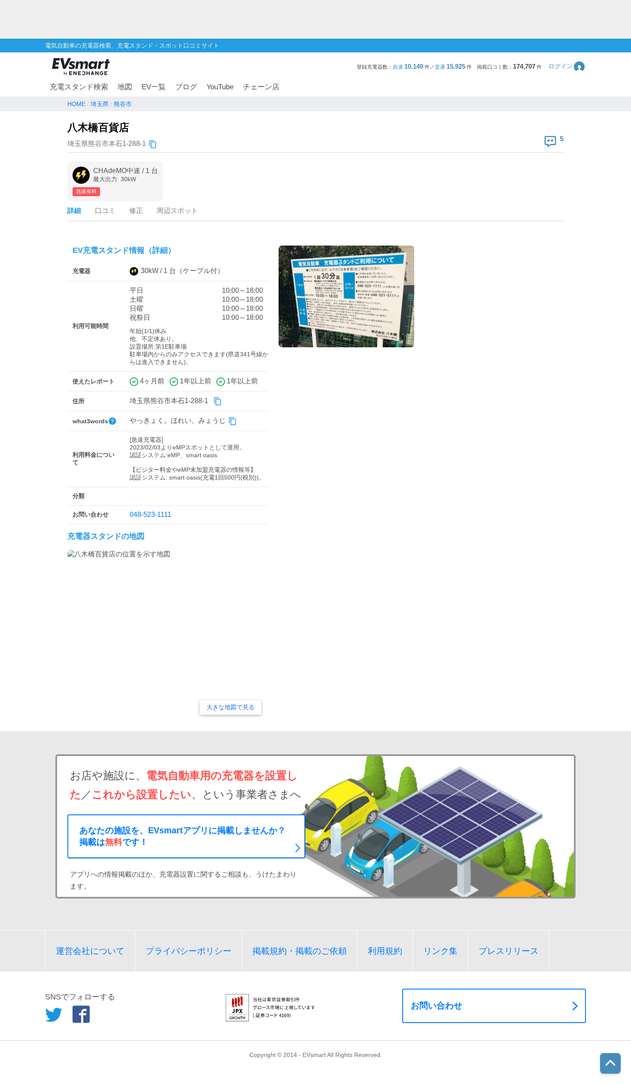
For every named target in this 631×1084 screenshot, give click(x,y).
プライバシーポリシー (188, 951)
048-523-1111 (150, 514)
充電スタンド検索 (79, 87)
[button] (567, 66)
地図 (125, 87)
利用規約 (385, 951)
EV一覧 (154, 87)
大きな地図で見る (230, 707)
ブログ (186, 87)
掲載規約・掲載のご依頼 (299, 951)
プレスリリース (509, 951)
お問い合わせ (436, 1005)
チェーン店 (261, 87)
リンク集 (440, 951)
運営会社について (90, 951)
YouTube (220, 87)
